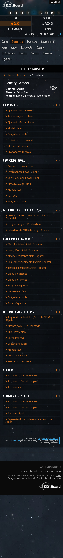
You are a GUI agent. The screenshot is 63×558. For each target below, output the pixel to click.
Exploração (26, 47)
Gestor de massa (17, 355)
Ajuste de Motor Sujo (19, 110)
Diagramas (32, 41)
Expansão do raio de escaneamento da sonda (28, 421)
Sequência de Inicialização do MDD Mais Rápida (29, 319)
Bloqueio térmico (17, 279)
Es (28, 13)
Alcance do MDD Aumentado (23, 326)
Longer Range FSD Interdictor (24, 224)
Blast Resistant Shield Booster (24, 244)
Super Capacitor (16, 303)
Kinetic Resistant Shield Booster (25, 256)
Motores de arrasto (18, 146)
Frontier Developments (48, 478)
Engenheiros (17, 41)
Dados (16, 23)
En (10, 13)
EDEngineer (14, 440)
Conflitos (47, 53)
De (22, 13)
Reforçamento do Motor (21, 116)
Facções (48, 23)
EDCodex (55, 1)
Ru (52, 13)
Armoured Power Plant (20, 166)
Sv (46, 13)
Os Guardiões (8, 53)
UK (40, 13)
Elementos (6, 59)
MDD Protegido (16, 332)
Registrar (48, 34)
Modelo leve (14, 128)
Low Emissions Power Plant (23, 178)
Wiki (48, 29)
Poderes (35, 53)
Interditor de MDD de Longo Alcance (28, 230)
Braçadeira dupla (17, 134)
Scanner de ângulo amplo (22, 381)
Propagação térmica (19, 152)
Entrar (31, 34)
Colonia (40, 47)
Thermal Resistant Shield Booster (26, 267)
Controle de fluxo (17, 291)
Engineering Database (48, 438)
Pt (34, 13)
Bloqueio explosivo (18, 285)
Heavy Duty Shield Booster (22, 250)
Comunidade (17, 29)
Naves (4, 47)
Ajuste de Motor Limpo (20, 122)
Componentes (47, 41)
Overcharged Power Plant (22, 172)
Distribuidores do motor (21, 140)
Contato (56, 471)
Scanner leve (14, 387)
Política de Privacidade (39, 471)
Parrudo (12, 195)
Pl (58, 13)
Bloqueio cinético (17, 273)
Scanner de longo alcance (22, 375)
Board (48, 18)
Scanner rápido (16, 413)
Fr (16, 13)
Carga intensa (15, 337)
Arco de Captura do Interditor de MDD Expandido (28, 217)
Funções (23, 53)
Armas (14, 47)
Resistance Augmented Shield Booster (29, 262)
